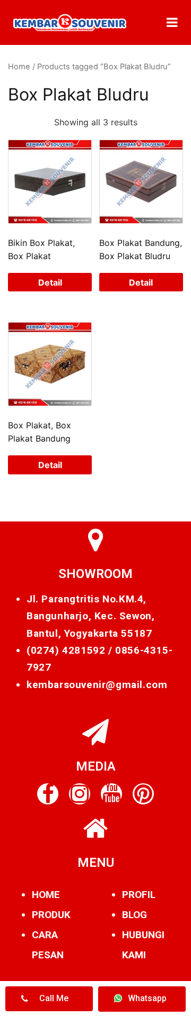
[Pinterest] (143, 793)
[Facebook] (47, 793)
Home (19, 66)
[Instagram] (79, 793)
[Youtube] (111, 793)
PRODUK (51, 915)
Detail (50, 282)
